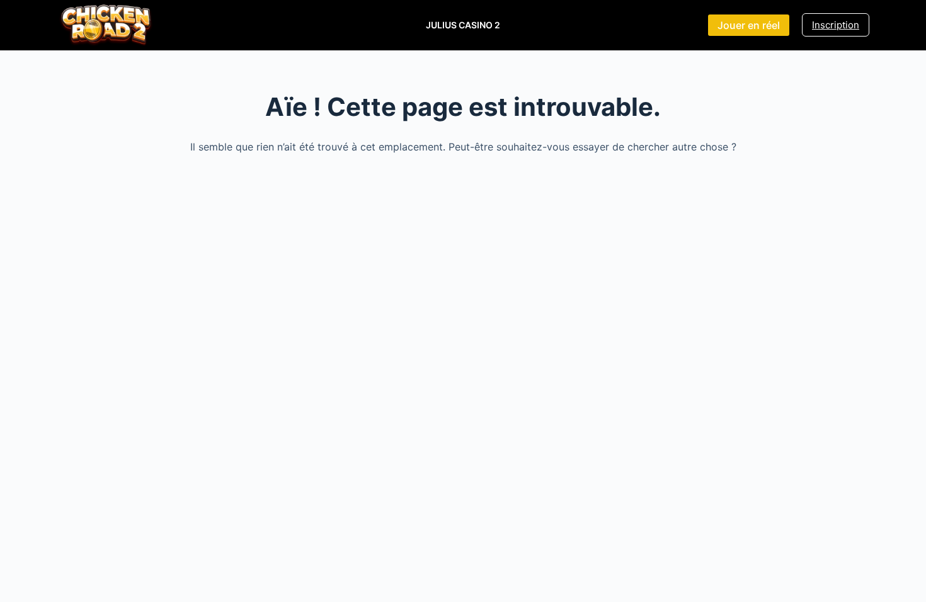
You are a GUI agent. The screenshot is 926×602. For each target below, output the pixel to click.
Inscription (835, 25)
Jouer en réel (748, 25)
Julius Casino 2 (463, 25)
